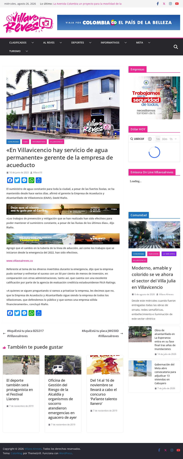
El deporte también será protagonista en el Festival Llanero (19, 389)
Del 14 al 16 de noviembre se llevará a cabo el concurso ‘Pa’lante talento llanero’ (103, 392)
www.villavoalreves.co (19, 260)
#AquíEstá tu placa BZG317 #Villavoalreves (25, 333)
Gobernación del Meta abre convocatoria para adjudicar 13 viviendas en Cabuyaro (165, 374)
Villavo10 (37, 172)
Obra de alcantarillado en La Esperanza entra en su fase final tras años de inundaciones (165, 340)
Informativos (110, 42)
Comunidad (13, 141)
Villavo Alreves (166, 294)
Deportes (77, 42)
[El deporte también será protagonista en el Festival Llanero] (21, 358)
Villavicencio (56, 141)
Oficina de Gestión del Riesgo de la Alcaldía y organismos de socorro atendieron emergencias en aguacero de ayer (62, 399)
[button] (32, 42)
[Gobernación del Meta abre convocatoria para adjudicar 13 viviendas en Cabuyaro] (140, 376)
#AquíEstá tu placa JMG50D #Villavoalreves (100, 333)
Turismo (15, 51)
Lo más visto (169, 254)
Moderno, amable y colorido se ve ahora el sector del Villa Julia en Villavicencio (154, 277)
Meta (139, 42)
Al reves (49, 42)
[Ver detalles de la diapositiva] (118, 22)
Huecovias (153, 254)
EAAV (25, 141)
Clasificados (17, 42)
